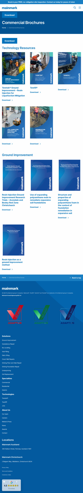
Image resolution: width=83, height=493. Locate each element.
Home (4, 28)
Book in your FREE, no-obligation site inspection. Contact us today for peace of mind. (41, 2)
